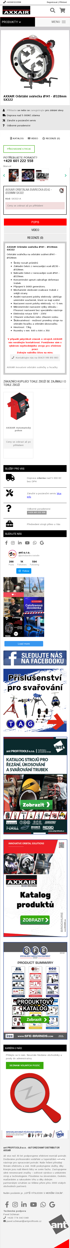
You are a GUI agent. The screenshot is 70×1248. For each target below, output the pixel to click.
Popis (35, 222)
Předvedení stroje (19, 149)
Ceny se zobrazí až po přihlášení (25, 205)
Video (34, 138)
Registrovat (52, 2)
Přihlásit (63, 2)
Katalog (18, 138)
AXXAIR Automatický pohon (18, 429)
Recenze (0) (52, 138)
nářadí (60, 1159)
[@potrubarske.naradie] (12, 554)
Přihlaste (12, 110)
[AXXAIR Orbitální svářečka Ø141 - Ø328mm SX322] (35, 62)
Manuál (7, 166)
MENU (56, 22)
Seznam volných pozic (25, 1065)
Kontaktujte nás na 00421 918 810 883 (36, 357)
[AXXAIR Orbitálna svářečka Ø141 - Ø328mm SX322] (62, 191)
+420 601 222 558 (18, 161)
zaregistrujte (38, 110)
